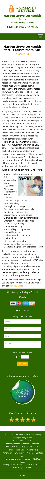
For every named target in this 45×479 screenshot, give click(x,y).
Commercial (31, 450)
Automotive (8, 453)
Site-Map (36, 459)
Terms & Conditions (13, 459)
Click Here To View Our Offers (22, 376)
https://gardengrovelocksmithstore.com (22, 444)
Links (22, 462)
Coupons (30, 453)
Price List (26, 459)
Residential (19, 450)
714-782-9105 (28, 27)
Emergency (19, 453)
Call (23, 475)
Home (10, 450)
